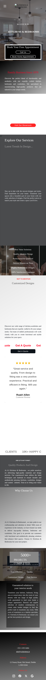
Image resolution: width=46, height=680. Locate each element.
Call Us (23, 52)
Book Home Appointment (23, 57)
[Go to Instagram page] (14, 676)
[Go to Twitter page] (27, 676)
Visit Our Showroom (23, 125)
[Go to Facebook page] (21, 676)
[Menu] (5, 6)
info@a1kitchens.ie (23, 652)
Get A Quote (23, 351)
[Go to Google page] (32, 676)
